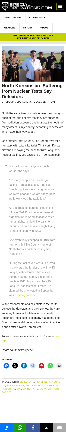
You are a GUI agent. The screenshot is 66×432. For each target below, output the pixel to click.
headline (42, 382)
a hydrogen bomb (25, 295)
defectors (27, 382)
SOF (19, 389)
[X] (46, 427)
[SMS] (6, 427)
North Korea (15, 385)
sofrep (27, 389)
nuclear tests (35, 385)
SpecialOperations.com (27, 6)
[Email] (59, 427)
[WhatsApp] (19, 427)
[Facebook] (33, 427)
